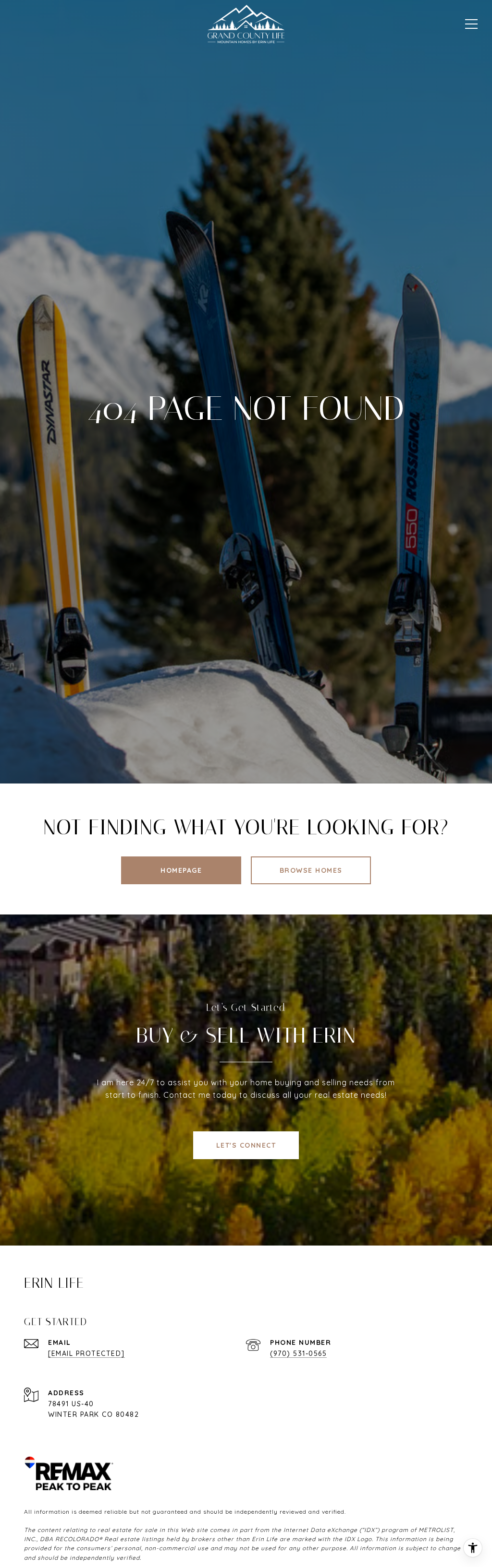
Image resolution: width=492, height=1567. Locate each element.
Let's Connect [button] (246, 1145)
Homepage (181, 870)
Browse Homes (311, 870)
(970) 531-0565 (298, 1353)
